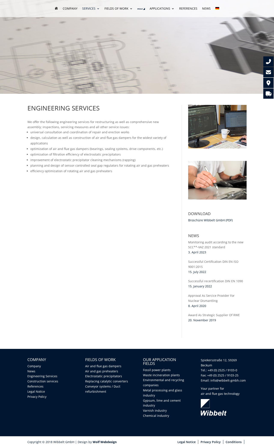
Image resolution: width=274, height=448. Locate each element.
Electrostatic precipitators (103, 376)
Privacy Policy (36, 397)
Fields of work (116, 8)
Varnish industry (155, 410)
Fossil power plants (157, 370)
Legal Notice (36, 391)
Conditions (234, 442)
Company (70, 8)
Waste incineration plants (161, 375)
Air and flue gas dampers (103, 366)
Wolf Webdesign (105, 442)
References (188, 8)
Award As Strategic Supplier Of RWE (214, 315)
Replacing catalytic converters (106, 381)
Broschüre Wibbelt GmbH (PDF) (210, 220)
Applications (160, 8)
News (206, 8)
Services (88, 8)
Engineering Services (42, 376)
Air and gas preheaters (101, 371)
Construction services (42, 381)
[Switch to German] (217, 12)
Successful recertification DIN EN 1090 (215, 281)
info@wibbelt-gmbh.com (228, 380)
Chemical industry (156, 416)
